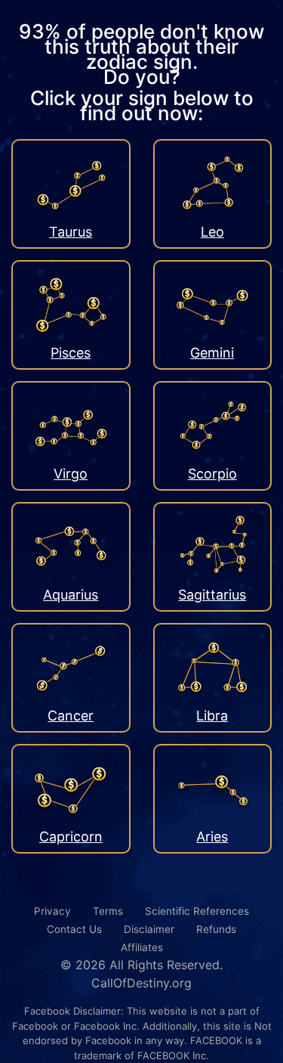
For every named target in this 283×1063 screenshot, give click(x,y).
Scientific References (197, 911)
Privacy (52, 911)
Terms (108, 911)
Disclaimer (149, 929)
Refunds (216, 929)
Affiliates (142, 947)
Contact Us (74, 929)
